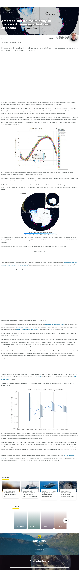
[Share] (2, 38)
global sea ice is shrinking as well (55, 325)
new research (37, 377)
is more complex (22, 327)
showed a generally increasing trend (27, 329)
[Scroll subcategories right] (66, 520)
